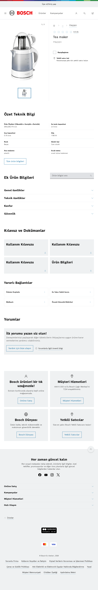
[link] (70, 59)
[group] (24, 93)
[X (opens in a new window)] (58, 475)
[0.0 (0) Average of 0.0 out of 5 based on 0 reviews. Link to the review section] (80, 32)
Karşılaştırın (63, 52)
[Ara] (84, 13)
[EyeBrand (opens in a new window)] (49, 530)
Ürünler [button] (42, 13)
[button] (24, 56)
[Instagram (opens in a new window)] (52, 475)
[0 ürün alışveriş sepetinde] (93, 13)
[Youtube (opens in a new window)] (45, 475)
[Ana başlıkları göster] (5, 13)
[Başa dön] (91, 449)
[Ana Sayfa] (20, 13)
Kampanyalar (56, 13)
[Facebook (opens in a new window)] (39, 475)
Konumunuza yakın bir (65, 60)
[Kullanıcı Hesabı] (76, 13)
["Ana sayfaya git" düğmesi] (54, 25)
